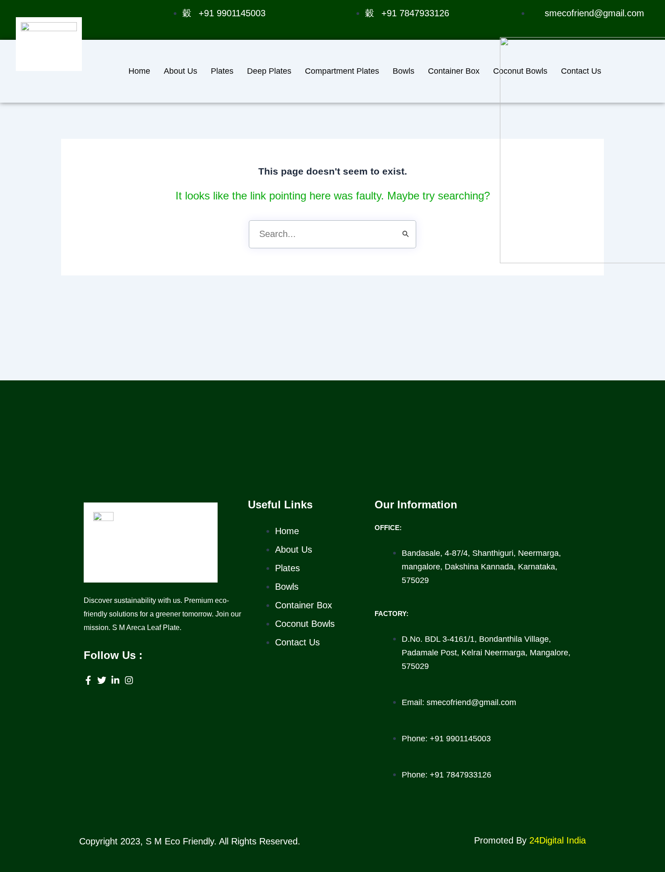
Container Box (454, 71)
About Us (180, 71)
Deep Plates (269, 71)
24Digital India (557, 840)
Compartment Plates (342, 71)
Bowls (403, 71)
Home (139, 71)
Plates (222, 71)
